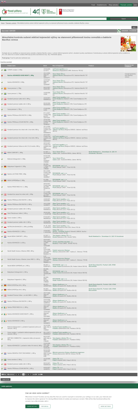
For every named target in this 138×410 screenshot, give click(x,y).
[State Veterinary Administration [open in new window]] (49, 11)
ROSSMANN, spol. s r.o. (60, 166)
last (39, 374)
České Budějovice (58, 99)
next (34, 374)
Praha (54, 200)
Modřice (55, 286)
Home (2, 23)
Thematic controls (11, 23)
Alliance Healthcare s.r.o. (60, 284)
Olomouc (55, 251)
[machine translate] (6, 62)
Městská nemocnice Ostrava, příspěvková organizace (68, 352)
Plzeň (54, 167)
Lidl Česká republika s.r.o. (60, 69)
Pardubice (55, 328)
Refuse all (44, 406)
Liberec (55, 153)
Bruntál (55, 237)
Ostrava (55, 354)
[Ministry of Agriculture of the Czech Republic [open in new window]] (66, 12)
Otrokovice (56, 70)
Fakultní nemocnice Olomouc (61, 250)
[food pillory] (15, 11)
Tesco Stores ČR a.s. (59, 74)
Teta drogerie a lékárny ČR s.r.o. (62, 235)
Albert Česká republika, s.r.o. (61, 97)
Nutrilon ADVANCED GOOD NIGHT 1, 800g (20, 75)
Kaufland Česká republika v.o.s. (62, 327)
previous (11, 374)
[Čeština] (2, 2)
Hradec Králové (57, 266)
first (5, 374)
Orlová (54, 227)
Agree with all (32, 406)
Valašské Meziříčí (58, 75)
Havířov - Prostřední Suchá (61, 231)
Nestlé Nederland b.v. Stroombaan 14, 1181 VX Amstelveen (106, 236)
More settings (106, 406)
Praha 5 (55, 360)
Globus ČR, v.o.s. (58, 230)
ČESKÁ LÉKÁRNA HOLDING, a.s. (63, 242)
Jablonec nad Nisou (58, 129)
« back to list (5, 379)
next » (134, 27)
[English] (4, 2)
